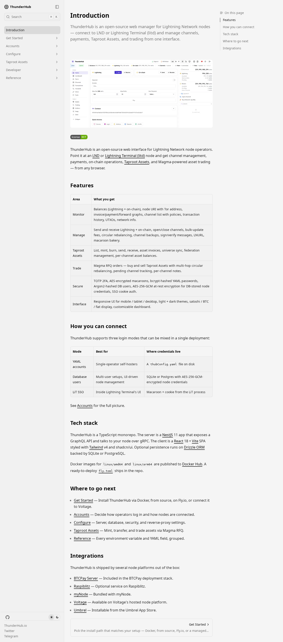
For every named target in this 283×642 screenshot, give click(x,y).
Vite (195, 441)
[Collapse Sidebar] (57, 7)
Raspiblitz (82, 586)
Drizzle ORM (194, 447)
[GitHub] (7, 617)
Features (82, 185)
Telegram (11, 636)
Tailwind (96, 447)
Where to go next (93, 488)
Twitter (9, 631)
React (178, 441)
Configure (13, 54)
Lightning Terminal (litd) (125, 155)
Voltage (80, 602)
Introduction (15, 30)
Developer (13, 70)
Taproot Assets (17, 62)
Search (34, 17)
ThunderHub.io (15, 625)
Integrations (86, 555)
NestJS (167, 434)
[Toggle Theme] (54, 617)
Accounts (12, 46)
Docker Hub (192, 464)
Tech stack (84, 422)
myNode (81, 594)
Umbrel (80, 610)
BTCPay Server (86, 578)
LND (95, 155)
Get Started (14, 38)
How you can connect (98, 326)
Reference (13, 78)
